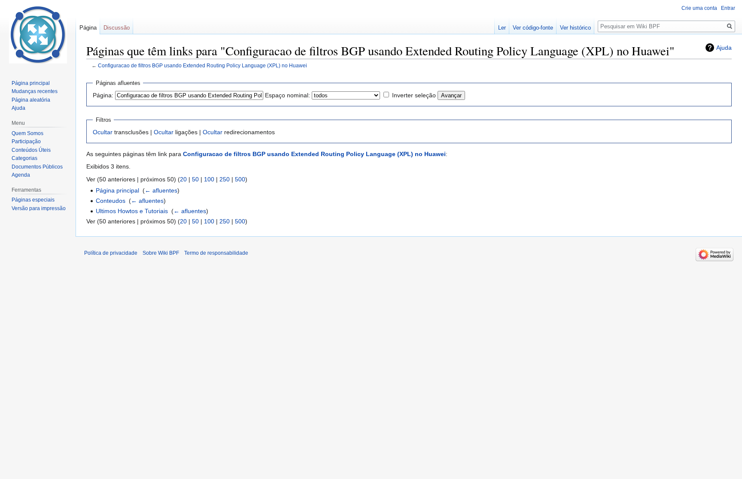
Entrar (728, 8)
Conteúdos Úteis (31, 150)
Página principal (117, 190)
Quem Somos (27, 133)
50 (195, 179)
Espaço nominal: (287, 95)
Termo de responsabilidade (216, 253)
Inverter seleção (414, 95)
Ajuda (724, 47)
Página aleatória (31, 100)
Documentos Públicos (37, 167)
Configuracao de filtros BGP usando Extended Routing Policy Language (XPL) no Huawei (202, 65)
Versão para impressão (39, 208)
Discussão (116, 27)
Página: (103, 95)
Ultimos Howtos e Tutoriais (132, 211)
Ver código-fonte (533, 27)
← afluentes (161, 190)
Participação (26, 142)
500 (240, 179)
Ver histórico (575, 27)
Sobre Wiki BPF (161, 253)
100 (209, 179)
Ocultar (103, 132)
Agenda (21, 175)
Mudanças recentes (35, 91)
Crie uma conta (699, 8)
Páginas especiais (33, 200)
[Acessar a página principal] (37, 34)
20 (183, 179)
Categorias (24, 158)
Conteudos (110, 200)
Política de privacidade (110, 253)
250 (224, 179)
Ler (502, 27)
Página (88, 27)
